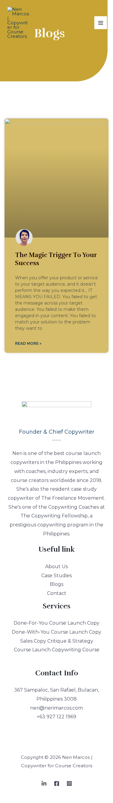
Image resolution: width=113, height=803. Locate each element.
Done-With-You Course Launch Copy (56, 632)
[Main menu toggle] (100, 22)
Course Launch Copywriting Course (56, 650)
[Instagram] (69, 783)
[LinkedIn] (44, 783)
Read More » (28, 343)
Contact (56, 593)
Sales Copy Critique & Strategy (56, 641)
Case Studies (56, 575)
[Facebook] (56, 783)
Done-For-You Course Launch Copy (56, 623)
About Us (56, 566)
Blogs (56, 584)
